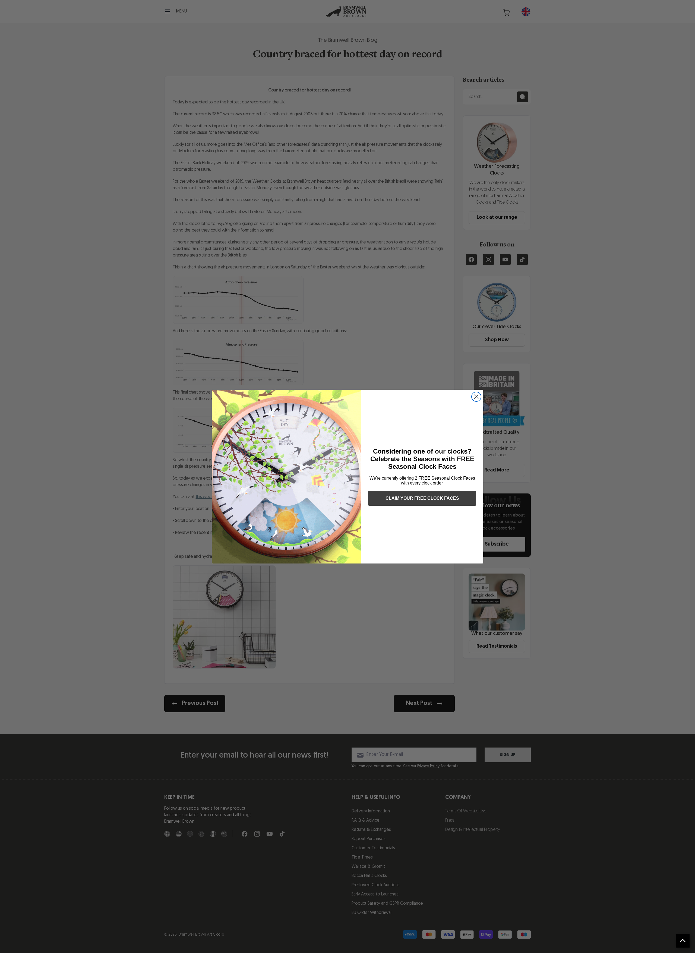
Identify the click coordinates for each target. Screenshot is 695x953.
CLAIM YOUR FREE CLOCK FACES (422, 498)
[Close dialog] (476, 396)
